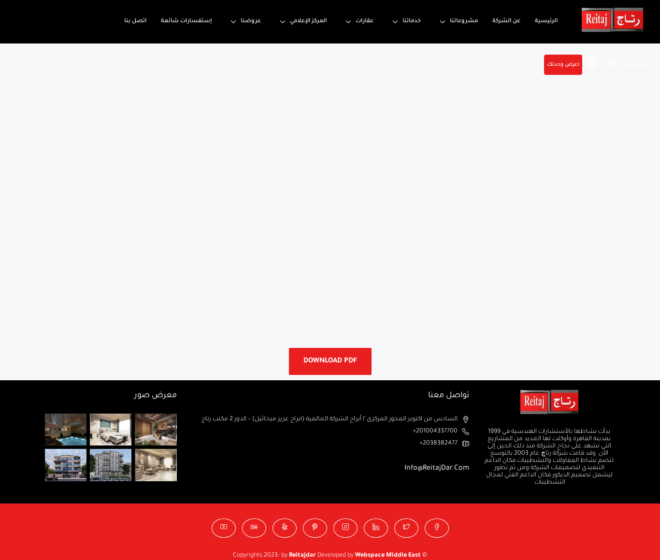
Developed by (322, 555)
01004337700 (635, 65)
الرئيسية (546, 21)
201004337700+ (435, 431)
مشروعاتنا (464, 21)
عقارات (364, 21)
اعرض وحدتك (563, 65)
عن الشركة (506, 21)
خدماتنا (411, 21)
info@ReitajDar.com (436, 469)
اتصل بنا (135, 21)
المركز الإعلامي (308, 21)
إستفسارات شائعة (186, 21)
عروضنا (251, 21)
